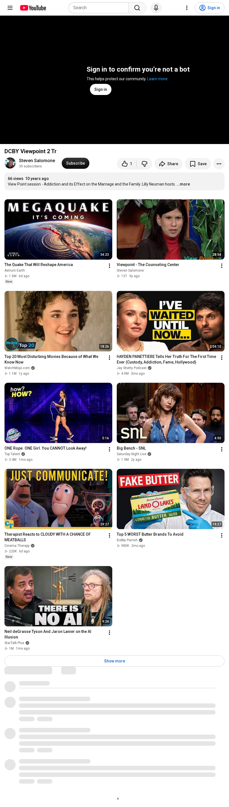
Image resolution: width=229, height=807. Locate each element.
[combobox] (100, 7)
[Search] (137, 7)
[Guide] (10, 7)
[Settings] (186, 7)
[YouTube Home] (33, 8)
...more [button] (183, 184)
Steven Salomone (37, 160)
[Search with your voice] (156, 7)
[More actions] (219, 163)
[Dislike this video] (144, 163)
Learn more (157, 79)
